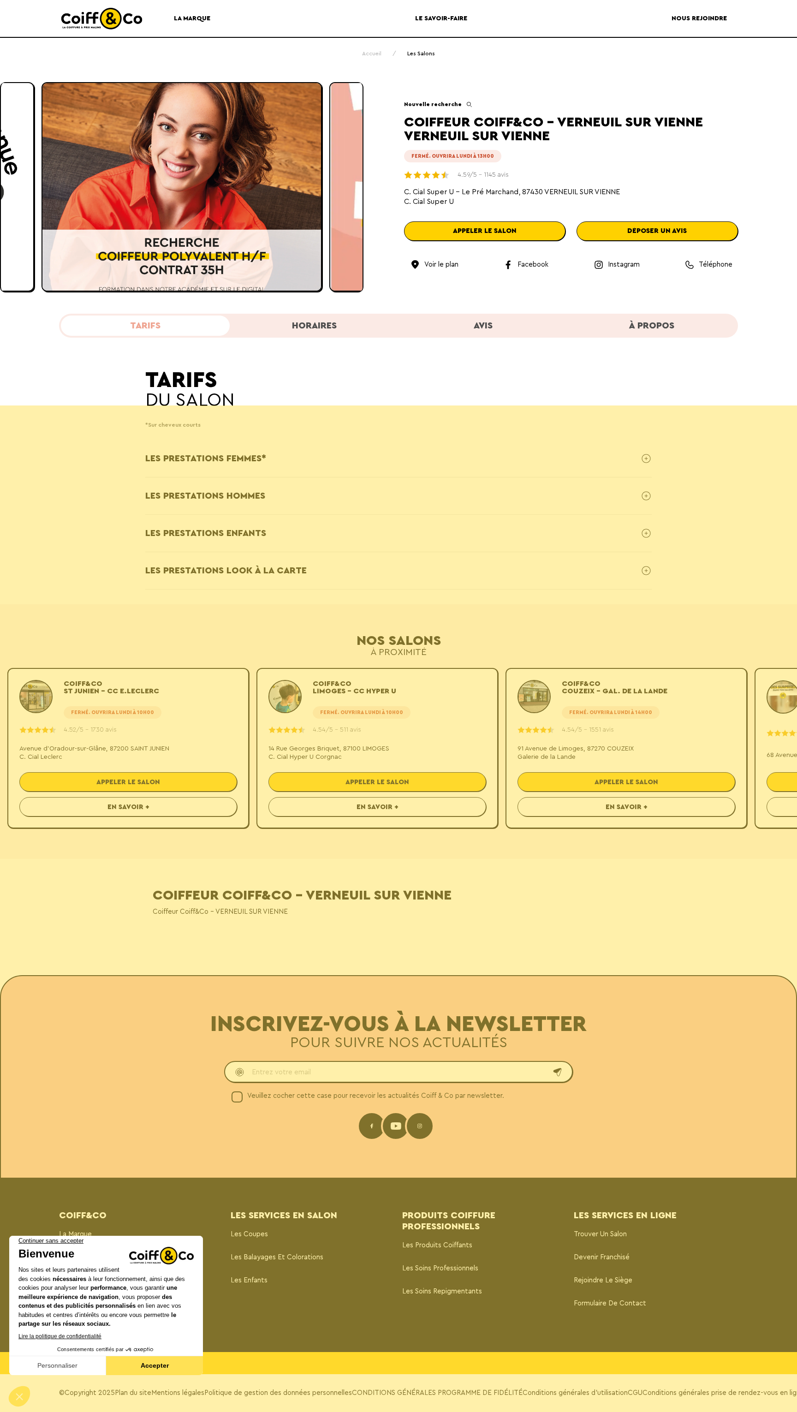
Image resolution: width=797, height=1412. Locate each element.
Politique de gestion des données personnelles (278, 1392)
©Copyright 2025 (87, 1392)
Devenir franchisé (602, 1257)
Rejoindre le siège (603, 1280)
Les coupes (249, 1234)
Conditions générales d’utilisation (575, 1392)
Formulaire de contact (610, 1303)
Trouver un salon (600, 1234)
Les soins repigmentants (442, 1291)
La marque (75, 1234)
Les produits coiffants (437, 1245)
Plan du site (133, 1392)
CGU (635, 1392)
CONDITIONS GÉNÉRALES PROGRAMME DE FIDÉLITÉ (437, 1392)
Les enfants (249, 1280)
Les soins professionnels (440, 1268)
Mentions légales (177, 1392)
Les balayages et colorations (277, 1257)
